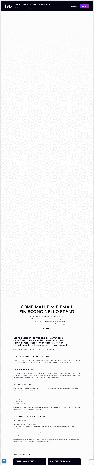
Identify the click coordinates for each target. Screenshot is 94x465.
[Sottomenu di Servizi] (20, 4)
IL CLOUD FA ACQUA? (60, 461)
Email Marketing (25, 461)
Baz (16, 8)
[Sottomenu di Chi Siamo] (30, 4)
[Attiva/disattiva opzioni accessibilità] (4, 461)
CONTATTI (85, 6)
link (69, 407)
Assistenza (74, 6)
